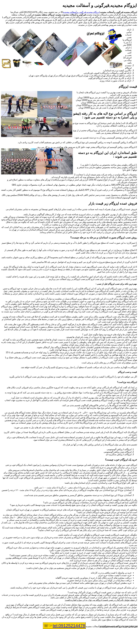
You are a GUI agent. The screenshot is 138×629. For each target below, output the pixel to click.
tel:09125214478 (69, 625)
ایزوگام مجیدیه (93, 12)
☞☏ (64, 625)
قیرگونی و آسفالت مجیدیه (74, 12)
